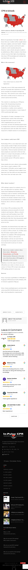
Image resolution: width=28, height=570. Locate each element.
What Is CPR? (7, 532)
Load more (14, 416)
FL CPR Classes (8, 472)
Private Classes (8, 485)
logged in (10, 332)
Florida (16, 254)
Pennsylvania (7, 254)
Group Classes (8, 483)
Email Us (6, 454)
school (21, 39)
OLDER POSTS (19, 312)
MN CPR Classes (8, 477)
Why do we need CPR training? (11, 538)
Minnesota (14, 252)
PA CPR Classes (8, 474)
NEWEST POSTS (7, 312)
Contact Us (7, 488)
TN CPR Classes (8, 480)
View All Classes (8, 469)
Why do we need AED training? (11, 545)
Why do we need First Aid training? (12, 551)
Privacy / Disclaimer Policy (12, 461)
